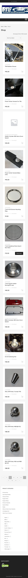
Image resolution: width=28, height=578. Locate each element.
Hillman (6, 534)
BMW (5, 519)
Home (2, 26)
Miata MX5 (6, 521)
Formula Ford (7, 532)
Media (4, 507)
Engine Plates (6, 500)
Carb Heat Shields (7, 494)
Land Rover (7, 536)
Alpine (5, 517)
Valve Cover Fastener (7, 513)
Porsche (6, 542)
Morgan (6, 540)
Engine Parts (5, 498)
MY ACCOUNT (14, 1)
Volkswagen (7, 549)
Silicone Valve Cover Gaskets (11, 134)
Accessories (7, 64)
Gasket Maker (6, 504)
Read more (19, 253)
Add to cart (22, 72)
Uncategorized (6, 511)
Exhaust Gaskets (6, 502)
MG (5, 538)
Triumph (6, 546)
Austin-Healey (7, 528)
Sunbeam (6, 544)
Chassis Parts (6, 496)
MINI (5, 523)
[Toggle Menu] (26, 20)
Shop (6, 26)
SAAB (5, 525)
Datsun (6, 530)
